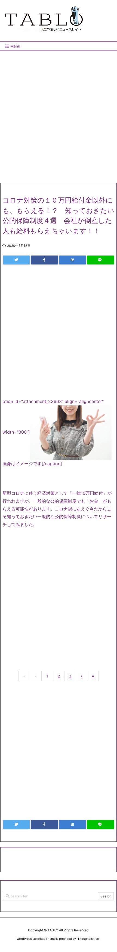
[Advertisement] (58, 114)
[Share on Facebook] (44, 260)
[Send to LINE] (100, 260)
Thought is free (88, 939)
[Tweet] (16, 260)
